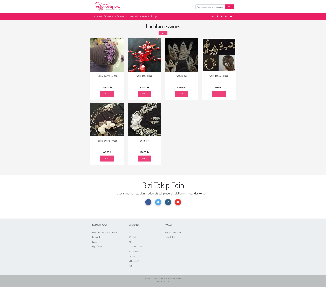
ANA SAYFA (98, 16)
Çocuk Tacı (181, 75)
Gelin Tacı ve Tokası (107, 75)
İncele (107, 94)
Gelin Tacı (144, 140)
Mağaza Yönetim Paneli (173, 232)
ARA (229, 7)
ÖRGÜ (131, 242)
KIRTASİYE (132, 256)
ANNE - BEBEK (134, 261)
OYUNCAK (132, 237)
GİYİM (130, 266)
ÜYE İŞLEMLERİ (132, 16)
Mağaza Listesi (170, 237)
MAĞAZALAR (119, 16)
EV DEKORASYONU (135, 246)
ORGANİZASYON (134, 251)
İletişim (94, 242)
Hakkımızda (96, 237)
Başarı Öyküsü (97, 246)
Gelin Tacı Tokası (144, 75)
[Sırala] (163, 33)
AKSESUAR (132, 232)
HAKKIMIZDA (144, 16)
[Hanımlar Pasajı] (108, 6)
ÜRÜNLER (107, 16)
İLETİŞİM (154, 16)
